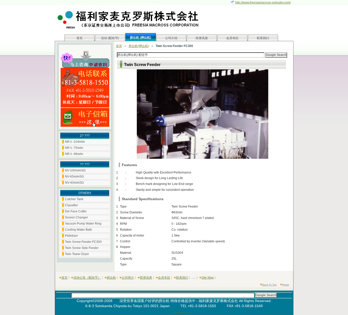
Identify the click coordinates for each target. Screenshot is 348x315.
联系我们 (263, 38)
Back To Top (269, 284)
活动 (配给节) (110, 38)
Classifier (71, 205)
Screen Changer (76, 217)
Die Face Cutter (76, 211)
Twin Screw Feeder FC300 (83, 242)
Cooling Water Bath (78, 229)
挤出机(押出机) (139, 46)
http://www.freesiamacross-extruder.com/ (263, 2)
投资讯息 (202, 38)
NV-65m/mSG (74, 176)
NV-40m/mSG (74, 182)
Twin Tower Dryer (77, 254)
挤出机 (111, 277)
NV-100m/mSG (75, 170)
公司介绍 (171, 38)
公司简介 (128, 277)
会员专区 (232, 38)
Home (285, 284)
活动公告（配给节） (87, 277)
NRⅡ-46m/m (74, 154)
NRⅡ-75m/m (74, 148)
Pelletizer (71, 236)
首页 (79, 38)
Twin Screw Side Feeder (82, 248)
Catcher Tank (74, 199)
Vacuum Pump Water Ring (83, 223)
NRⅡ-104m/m (75, 142)
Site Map (208, 277)
